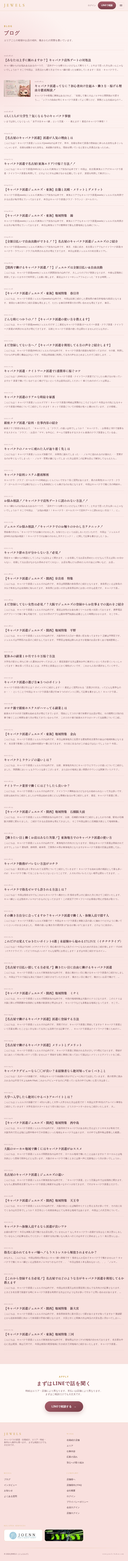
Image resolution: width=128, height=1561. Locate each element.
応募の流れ (72, 1456)
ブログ (7, 1479)
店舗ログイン (73, 1513)
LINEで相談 (107, 5)
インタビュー (10, 1484)
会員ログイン (73, 1507)
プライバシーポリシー (77, 1501)
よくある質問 (10, 1496)
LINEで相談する (62, 1406)
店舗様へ (71, 1479)
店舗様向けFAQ (74, 1484)
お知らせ (8, 1490)
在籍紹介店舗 (73, 1439)
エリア (70, 1445)
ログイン (92, 5)
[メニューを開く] (121, 5)
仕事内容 (71, 1451)
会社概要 (71, 1490)
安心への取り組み (75, 1462)
